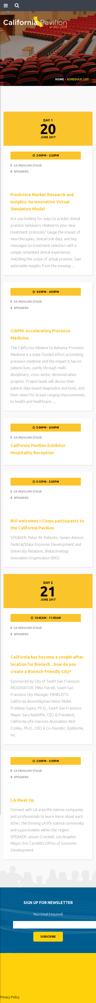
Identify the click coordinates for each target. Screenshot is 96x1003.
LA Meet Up (22, 800)
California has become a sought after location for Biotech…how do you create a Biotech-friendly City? (46, 664)
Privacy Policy (10, 997)
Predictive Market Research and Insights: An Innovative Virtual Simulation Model (42, 201)
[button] (17, 6)
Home (59, 79)
